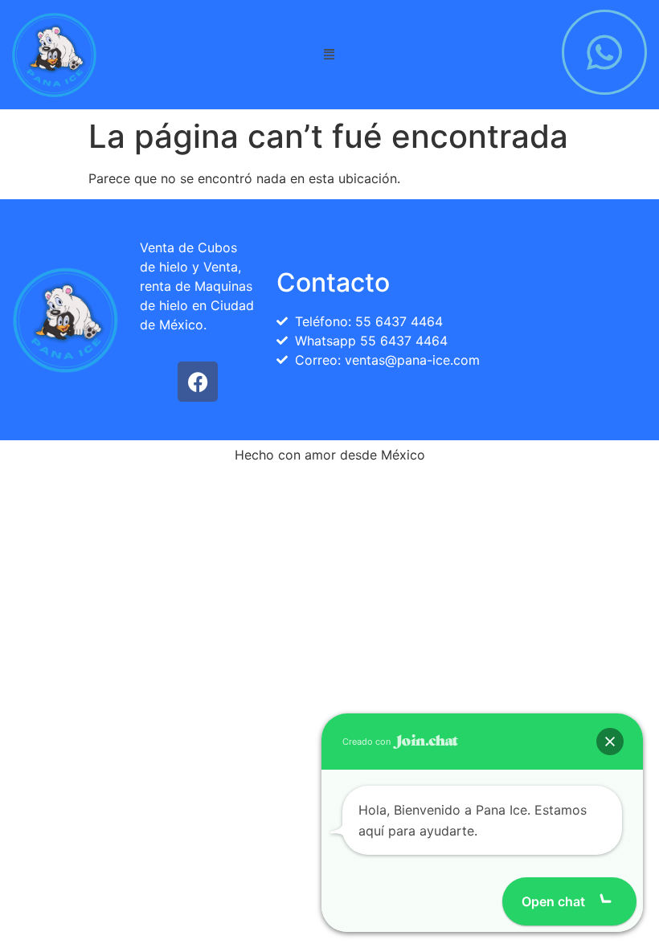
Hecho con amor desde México (330, 455)
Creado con (367, 741)
